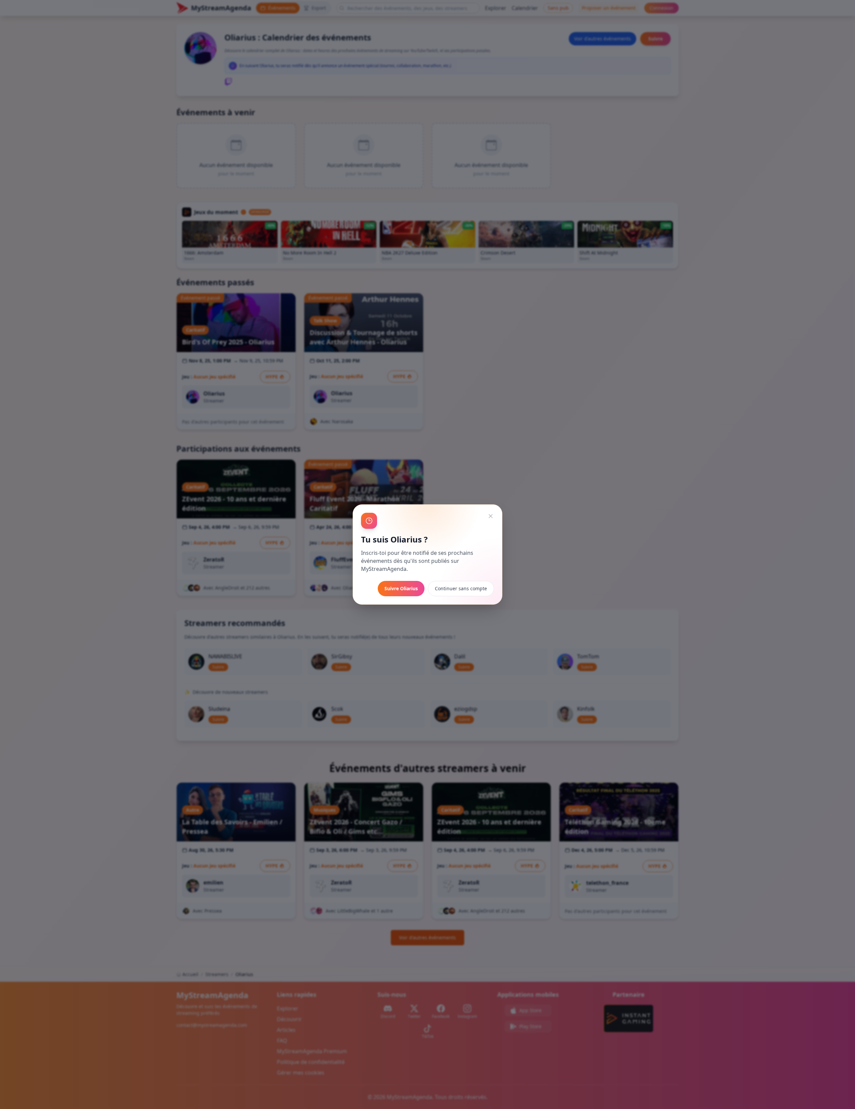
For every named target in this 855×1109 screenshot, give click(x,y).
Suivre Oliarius (401, 588)
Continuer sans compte (461, 588)
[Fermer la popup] (491, 516)
